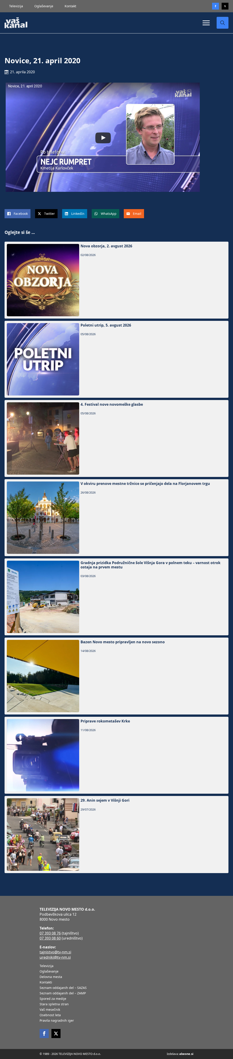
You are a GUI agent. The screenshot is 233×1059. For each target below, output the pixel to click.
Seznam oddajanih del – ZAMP (63, 993)
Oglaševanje (43, 6)
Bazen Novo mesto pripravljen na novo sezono (123, 642)
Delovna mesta (51, 977)
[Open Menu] (206, 22)
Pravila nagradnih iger (57, 1021)
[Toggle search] (222, 23)
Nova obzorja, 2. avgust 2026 (106, 246)
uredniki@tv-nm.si (55, 957)
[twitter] (225, 6)
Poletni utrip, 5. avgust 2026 (106, 325)
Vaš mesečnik (50, 1010)
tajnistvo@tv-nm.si (55, 952)
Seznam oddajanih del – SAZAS (63, 988)
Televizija (16, 6)
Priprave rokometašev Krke (105, 721)
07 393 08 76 (50, 933)
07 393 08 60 (50, 938)
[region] (59, 1023)
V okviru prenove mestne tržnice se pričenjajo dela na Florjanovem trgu (145, 483)
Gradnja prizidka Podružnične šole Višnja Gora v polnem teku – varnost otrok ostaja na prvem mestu (150, 565)
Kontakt (70, 6)
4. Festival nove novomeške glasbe (112, 404)
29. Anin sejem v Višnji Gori (105, 800)
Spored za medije (53, 999)
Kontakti (46, 982)
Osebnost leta (50, 1015)
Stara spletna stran (54, 1004)
